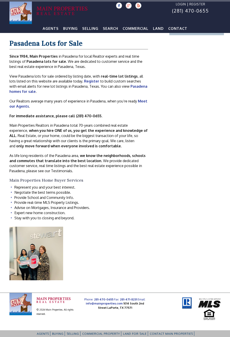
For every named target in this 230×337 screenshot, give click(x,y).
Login (181, 4)
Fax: (125, 299)
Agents (51, 28)
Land (158, 28)
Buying (70, 28)
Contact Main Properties (171, 333)
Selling (90, 28)
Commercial (135, 28)
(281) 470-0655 (190, 11)
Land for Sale (135, 333)
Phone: (98, 299)
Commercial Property (101, 333)
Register (197, 4)
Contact (177, 28)
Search (110, 28)
